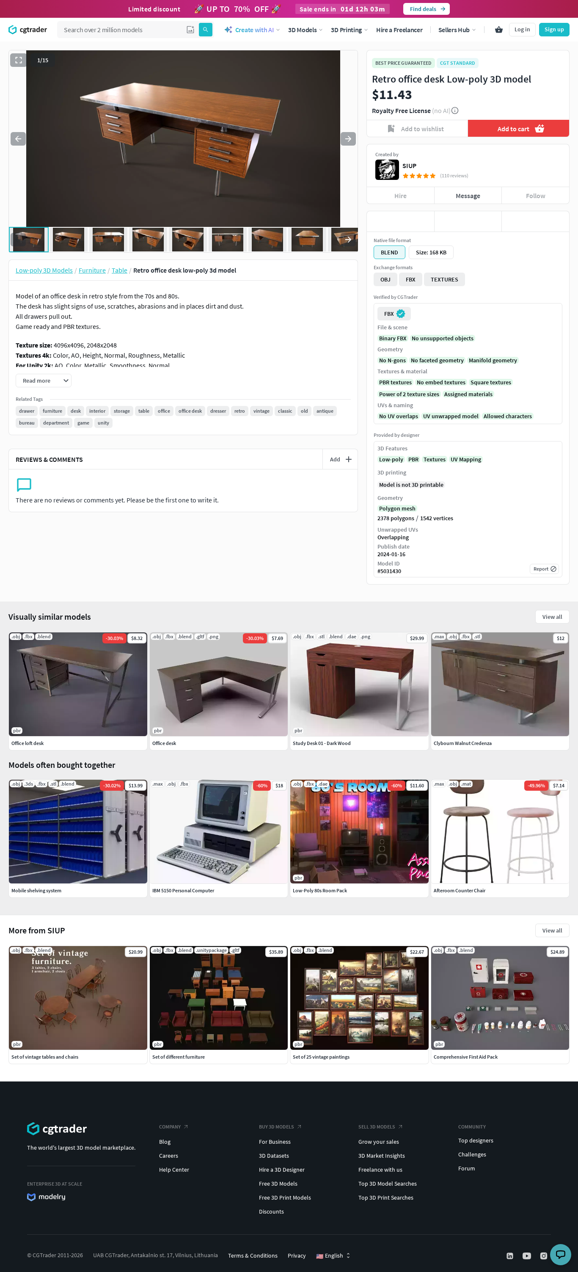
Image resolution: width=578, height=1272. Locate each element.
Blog (165, 1141)
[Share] (535, 221)
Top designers (475, 1140)
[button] (190, 29)
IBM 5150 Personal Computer (183, 890)
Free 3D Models (278, 1183)
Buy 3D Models (276, 1126)
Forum (466, 1168)
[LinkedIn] (510, 1255)
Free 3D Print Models (285, 1197)
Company (170, 1126)
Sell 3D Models (376, 1126)
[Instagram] (544, 1256)
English (329, 1256)
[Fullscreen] (18, 60)
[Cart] (499, 29)
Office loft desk (27, 743)
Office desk (164, 743)
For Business (275, 1141)
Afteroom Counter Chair (459, 890)
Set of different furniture (178, 1057)
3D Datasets (274, 1155)
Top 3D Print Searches (385, 1197)
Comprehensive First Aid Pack (466, 1057)
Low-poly (391, 459)
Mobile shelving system (36, 890)
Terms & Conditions (253, 1255)
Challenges (472, 1154)
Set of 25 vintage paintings (321, 1057)
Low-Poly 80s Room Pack (320, 890)
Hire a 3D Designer (282, 1169)
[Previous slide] (18, 139)
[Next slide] (348, 139)
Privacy (297, 1255)
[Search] (205, 29)
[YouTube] (527, 1255)
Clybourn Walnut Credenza (463, 743)
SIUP (409, 165)
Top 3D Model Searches (387, 1183)
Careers (168, 1155)
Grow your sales (378, 1141)
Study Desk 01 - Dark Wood (322, 743)
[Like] (400, 221)
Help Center (174, 1169)
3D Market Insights (381, 1155)
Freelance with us (380, 1169)
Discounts (271, 1211)
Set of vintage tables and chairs (44, 1057)
